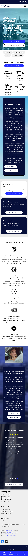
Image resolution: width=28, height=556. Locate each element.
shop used (8, 52)
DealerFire (4, 547)
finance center (17, 55)
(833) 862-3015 (10, 532)
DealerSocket (14, 547)
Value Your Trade (6, 513)
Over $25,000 (5, 501)
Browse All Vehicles (14, 66)
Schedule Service (14, 193)
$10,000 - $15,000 (6, 496)
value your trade (14, 212)
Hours (16, 530)
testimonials (11, 170)
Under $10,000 (5, 494)
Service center (19, 52)
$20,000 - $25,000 (6, 500)
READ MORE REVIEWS (14, 484)
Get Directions (5, 526)
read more (10, 167)
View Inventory (14, 41)
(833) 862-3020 (9, 534)
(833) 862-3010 (9, 530)
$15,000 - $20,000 (6, 498)
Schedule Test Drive (7, 511)
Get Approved (14, 231)
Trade (7, 55)
